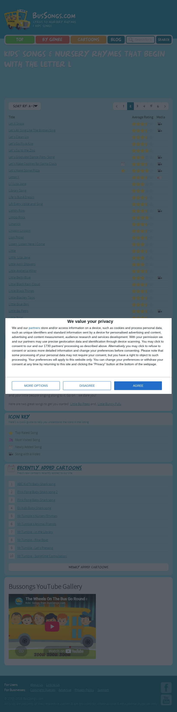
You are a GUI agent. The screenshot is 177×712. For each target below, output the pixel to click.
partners (34, 327)
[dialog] (88, 356)
